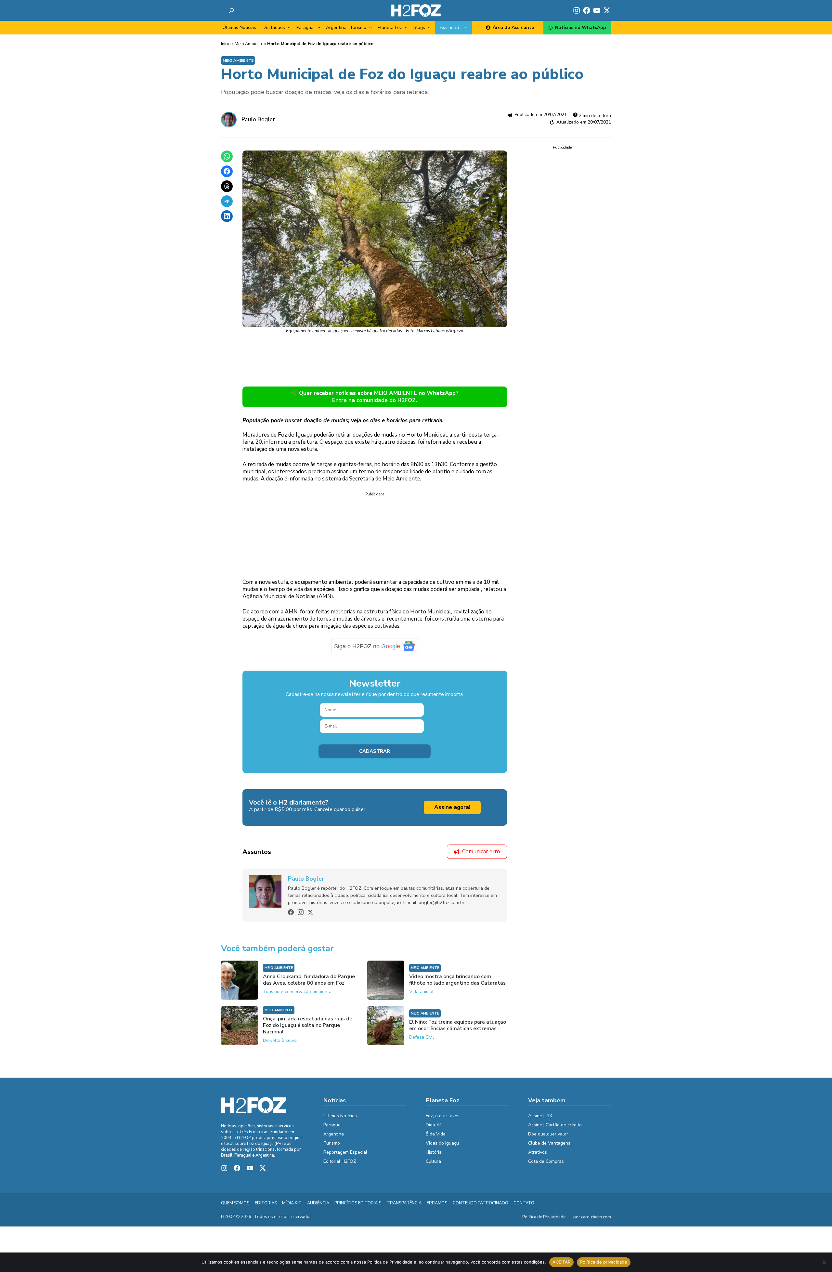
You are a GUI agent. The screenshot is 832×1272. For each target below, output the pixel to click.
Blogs (419, 27)
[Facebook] (291, 912)
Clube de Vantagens (549, 1143)
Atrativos (537, 1152)
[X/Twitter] (310, 912)
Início (226, 44)
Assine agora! (452, 807)
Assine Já (449, 27)
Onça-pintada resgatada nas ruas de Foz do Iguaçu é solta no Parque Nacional (307, 1025)
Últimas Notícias (239, 27)
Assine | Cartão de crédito (555, 1125)
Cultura (433, 1161)
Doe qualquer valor (548, 1134)
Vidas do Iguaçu (442, 1143)
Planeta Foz (390, 27)
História (434, 1152)
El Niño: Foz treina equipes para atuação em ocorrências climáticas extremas (457, 1025)
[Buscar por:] (231, 10)
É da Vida (436, 1134)
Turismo (358, 27)
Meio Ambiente (249, 44)
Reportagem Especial (345, 1152)
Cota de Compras (546, 1161)
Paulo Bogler (258, 119)
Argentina (336, 27)
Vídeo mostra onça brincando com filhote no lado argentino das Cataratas (457, 980)
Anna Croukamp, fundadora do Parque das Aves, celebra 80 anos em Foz (309, 980)
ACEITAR (561, 1262)
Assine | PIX (540, 1116)
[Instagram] (301, 912)
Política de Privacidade (544, 1217)
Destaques (274, 27)
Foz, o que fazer (442, 1116)
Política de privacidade (603, 1262)
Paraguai (305, 27)
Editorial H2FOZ (339, 1161)
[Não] (824, 1262)
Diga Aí (433, 1125)
